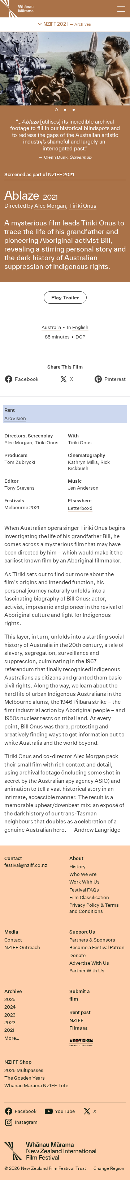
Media (11, 932)
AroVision (15, 418)
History (77, 867)
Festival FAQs (84, 890)
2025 (10, 999)
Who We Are (82, 874)
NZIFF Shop (17, 1062)
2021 (9, 1030)
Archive (13, 991)
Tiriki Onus (82, 205)
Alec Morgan (50, 205)
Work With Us (84, 882)
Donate (77, 955)
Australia (51, 327)
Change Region (109, 1168)
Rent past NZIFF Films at (80, 1020)
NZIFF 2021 (61, 174)
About (76, 858)
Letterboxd (80, 508)
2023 (10, 1015)
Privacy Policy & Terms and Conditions (94, 908)
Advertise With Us (89, 963)
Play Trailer (65, 297)
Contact (13, 858)
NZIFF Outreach (22, 947)
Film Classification (89, 897)
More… (11, 1038)
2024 (10, 1007)
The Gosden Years (24, 1078)
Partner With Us (86, 971)
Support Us (82, 932)
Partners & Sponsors (92, 940)
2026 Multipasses (23, 1070)
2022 (9, 1022)
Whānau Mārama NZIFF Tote (36, 1086)
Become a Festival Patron (97, 947)
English (80, 327)
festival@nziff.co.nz (25, 865)
